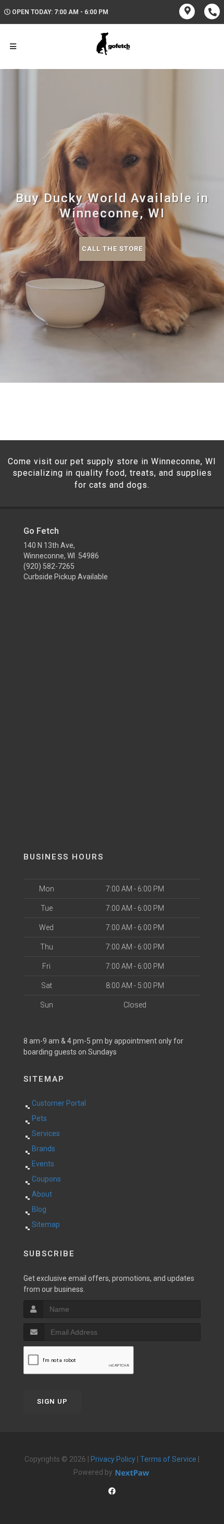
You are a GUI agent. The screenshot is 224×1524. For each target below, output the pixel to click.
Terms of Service (168, 1459)
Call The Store (112, 249)
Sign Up (52, 1401)
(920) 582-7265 (48, 566)
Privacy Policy (113, 1459)
